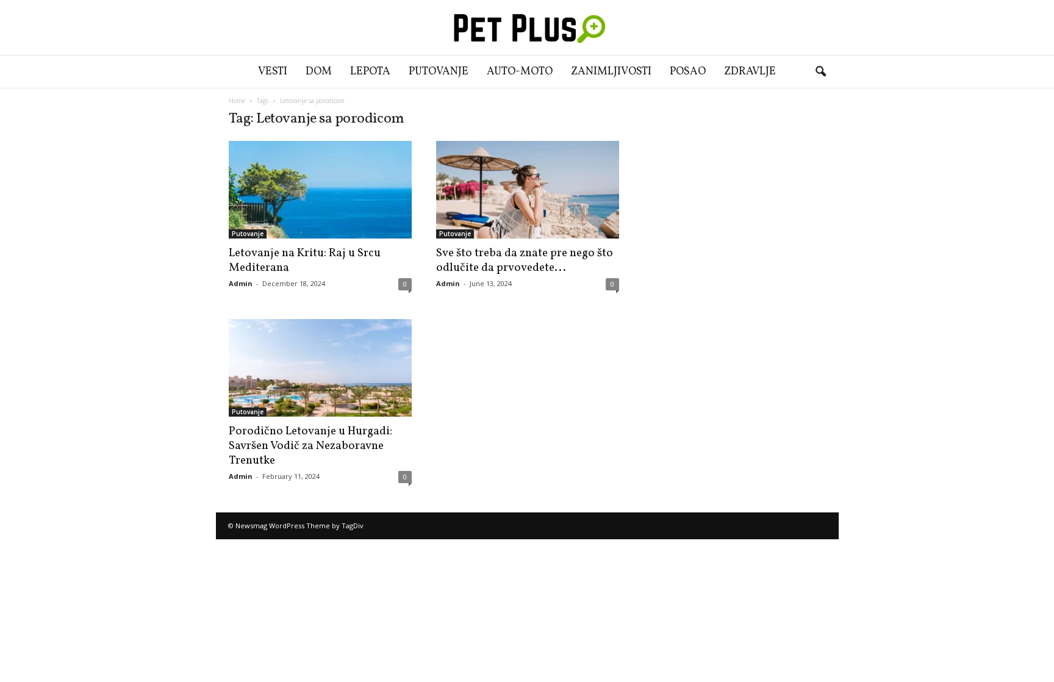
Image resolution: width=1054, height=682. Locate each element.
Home (237, 100)
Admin (241, 283)
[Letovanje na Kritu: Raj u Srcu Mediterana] (320, 190)
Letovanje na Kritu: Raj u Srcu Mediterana (305, 260)
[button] (820, 72)
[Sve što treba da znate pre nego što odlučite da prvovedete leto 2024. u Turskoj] (527, 190)
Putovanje (438, 71)
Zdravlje (750, 71)
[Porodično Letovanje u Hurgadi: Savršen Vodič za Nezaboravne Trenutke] (320, 368)
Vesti (272, 71)
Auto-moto (520, 71)
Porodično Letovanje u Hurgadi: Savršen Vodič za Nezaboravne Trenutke (310, 445)
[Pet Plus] (527, 27)
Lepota (370, 71)
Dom (319, 71)
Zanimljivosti (611, 71)
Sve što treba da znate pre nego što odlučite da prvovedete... (524, 260)
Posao (688, 71)
